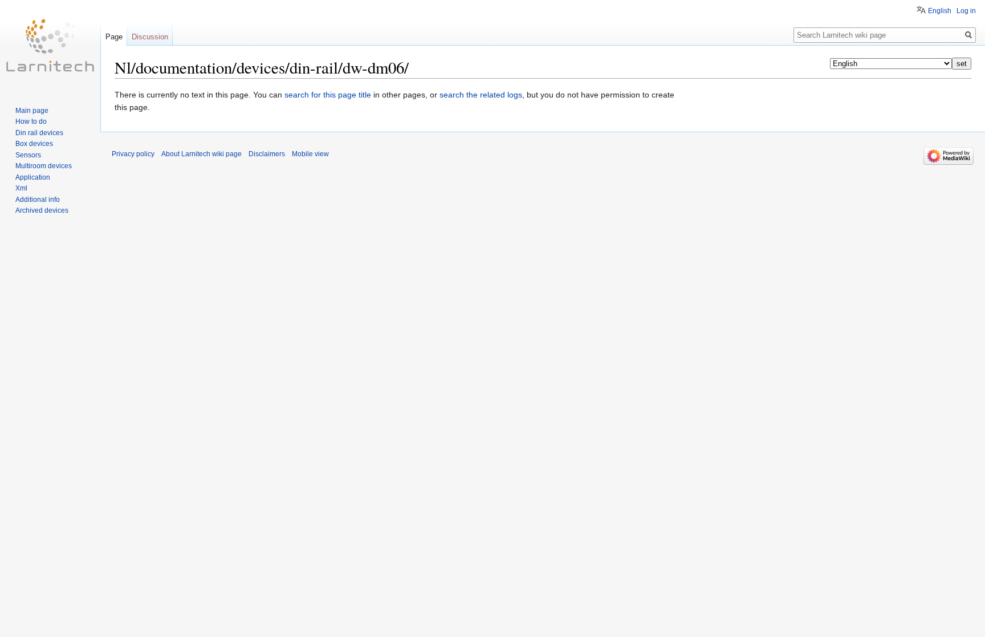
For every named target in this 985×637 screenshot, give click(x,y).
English (939, 11)
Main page (31, 111)
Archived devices (41, 210)
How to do (31, 121)
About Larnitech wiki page (201, 154)
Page (114, 37)
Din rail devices (39, 133)
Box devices (34, 144)
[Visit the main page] (50, 45)
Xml (21, 188)
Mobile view (310, 154)
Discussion (150, 37)
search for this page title (327, 94)
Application (32, 177)
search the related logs (480, 94)
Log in (966, 11)
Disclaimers (267, 154)
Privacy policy (133, 154)
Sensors (28, 155)
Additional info (37, 200)
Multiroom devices (43, 166)
